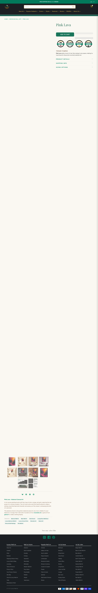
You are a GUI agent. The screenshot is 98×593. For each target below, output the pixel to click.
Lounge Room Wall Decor (43, 518)
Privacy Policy (10, 569)
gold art (6, 514)
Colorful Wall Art (79, 555)
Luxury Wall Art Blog (11, 561)
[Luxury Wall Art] (7, 7)
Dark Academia (27, 550)
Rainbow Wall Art (80, 574)
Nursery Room (61, 577)
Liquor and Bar (61, 569)
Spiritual (43, 574)
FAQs (8, 553)
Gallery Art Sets (44, 550)
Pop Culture (26, 569)
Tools (8, 580)
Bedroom (60, 550)
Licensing (9, 564)
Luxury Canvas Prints (23, 521)
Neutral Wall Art (79, 564)
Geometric (26, 558)
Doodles (26, 553)
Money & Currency (45, 564)
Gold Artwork (32, 518)
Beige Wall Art (79, 547)
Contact (8, 550)
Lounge (60, 572)
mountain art (37, 512)
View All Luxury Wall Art (12, 577)
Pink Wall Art (20, 523)
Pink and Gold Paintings (10, 523)
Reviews (9, 555)
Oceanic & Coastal (45, 566)
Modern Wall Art (27, 566)
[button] (22, 11)
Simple (25, 577)
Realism (25, 574)
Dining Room (61, 553)
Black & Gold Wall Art (80, 550)
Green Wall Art (79, 561)
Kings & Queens (44, 555)
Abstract (26, 547)
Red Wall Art (78, 577)
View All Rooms (62, 580)
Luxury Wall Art (14, 588)
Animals (43, 547)
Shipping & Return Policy (12, 558)
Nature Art (41, 521)
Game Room (61, 555)
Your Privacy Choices (12, 572)
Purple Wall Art (79, 572)
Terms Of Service (11, 566)
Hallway (60, 558)
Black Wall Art (24, 518)
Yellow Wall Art (79, 580)
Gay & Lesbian (44, 553)
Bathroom (60, 547)
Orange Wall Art (79, 566)
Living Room (61, 566)
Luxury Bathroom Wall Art (10, 521)
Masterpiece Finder (11, 582)
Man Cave (60, 574)
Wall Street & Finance (46, 577)
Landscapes (44, 558)
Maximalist (26, 561)
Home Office (61, 561)
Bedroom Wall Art (15, 518)
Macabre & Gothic (45, 561)
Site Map (9, 574)
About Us (9, 547)
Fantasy (26, 555)
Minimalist (26, 564)
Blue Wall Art (78, 553)
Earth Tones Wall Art (80, 558)
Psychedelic (27, 572)
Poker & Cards (44, 572)
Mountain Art (33, 521)
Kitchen (60, 564)
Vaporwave (26, 580)
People (42, 569)
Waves (42, 580)
